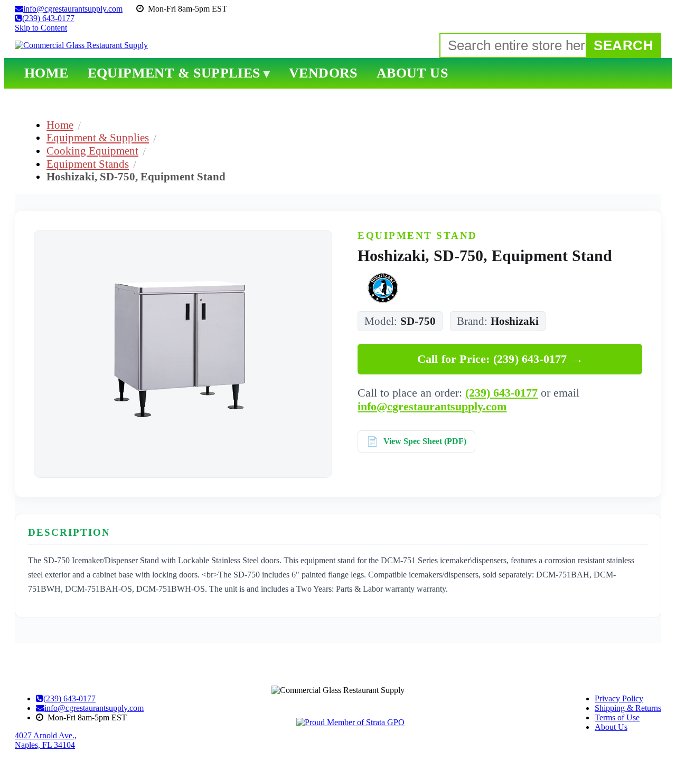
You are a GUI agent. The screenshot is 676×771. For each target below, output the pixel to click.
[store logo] (81, 45)
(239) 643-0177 (501, 392)
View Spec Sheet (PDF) (424, 441)
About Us (611, 726)
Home (59, 125)
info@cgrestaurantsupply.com (432, 406)
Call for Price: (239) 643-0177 (500, 358)
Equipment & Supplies (97, 137)
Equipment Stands (87, 164)
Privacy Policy (619, 698)
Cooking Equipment (92, 150)
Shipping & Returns (628, 707)
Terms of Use (617, 717)
